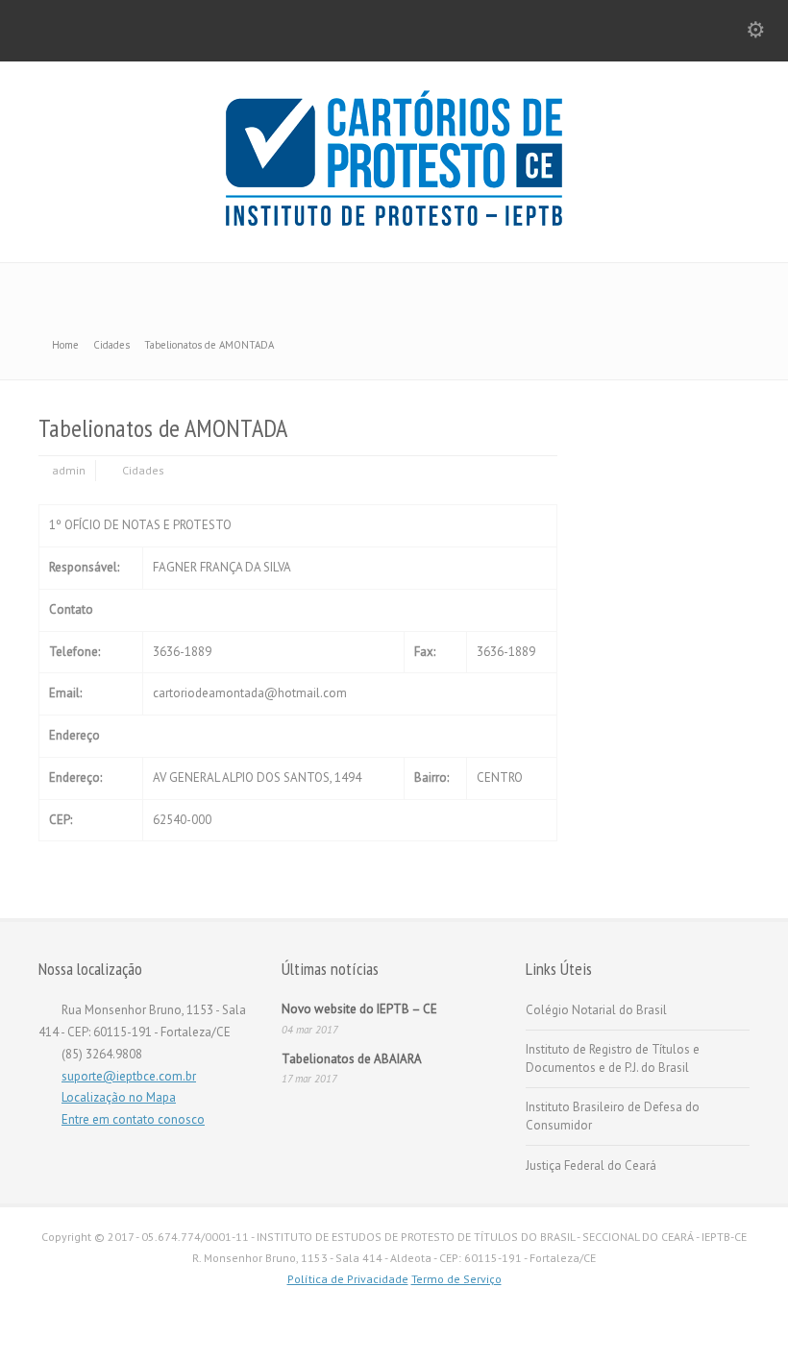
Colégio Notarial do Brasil (596, 1010)
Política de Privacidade (347, 1279)
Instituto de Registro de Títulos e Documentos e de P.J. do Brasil (613, 1059)
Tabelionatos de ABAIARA (352, 1059)
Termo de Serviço (456, 1279)
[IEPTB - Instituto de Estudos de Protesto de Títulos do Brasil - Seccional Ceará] (394, 221)
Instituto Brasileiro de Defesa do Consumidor (613, 1116)
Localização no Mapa (119, 1097)
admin (69, 470)
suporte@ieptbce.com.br (129, 1076)
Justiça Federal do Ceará (591, 1165)
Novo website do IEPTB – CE (359, 1009)
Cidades (143, 470)
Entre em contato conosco (133, 1119)
